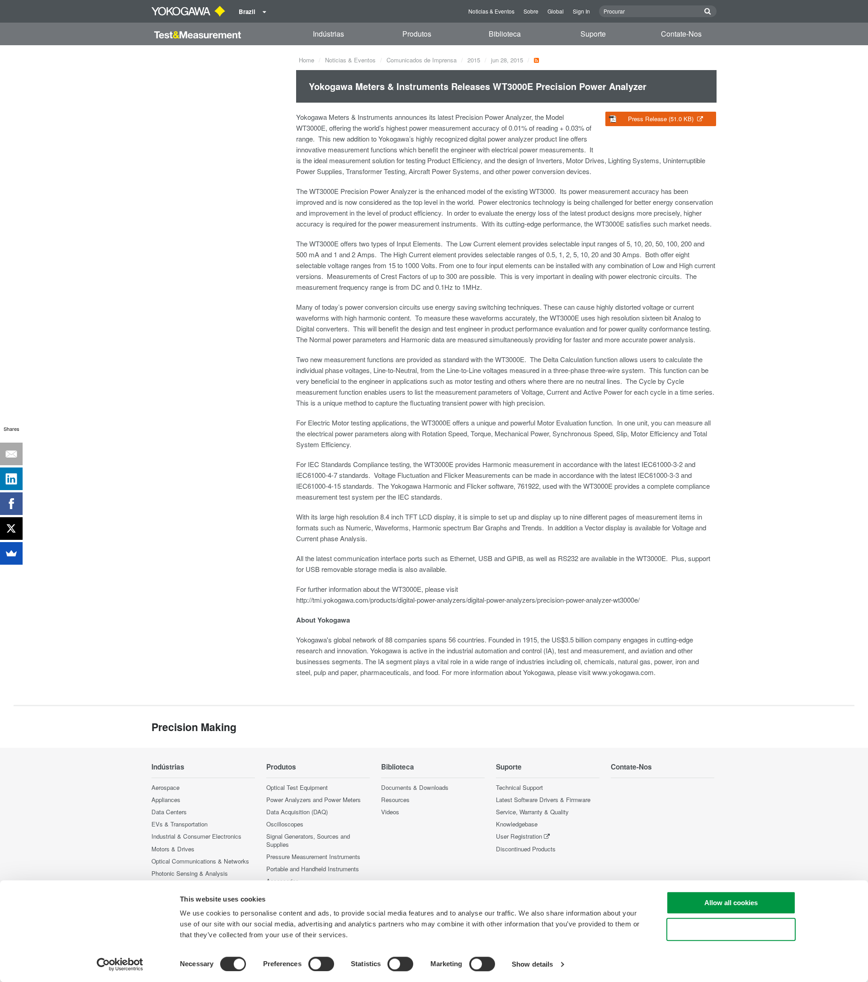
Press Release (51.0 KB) (661, 118)
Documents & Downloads (414, 787)
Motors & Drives (172, 849)
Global (555, 11)
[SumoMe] (11, 553)
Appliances (165, 799)
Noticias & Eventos (491, 11)
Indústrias (328, 33)
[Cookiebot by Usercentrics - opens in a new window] (120, 964)
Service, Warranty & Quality (532, 811)
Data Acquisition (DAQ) (297, 811)
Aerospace (165, 787)
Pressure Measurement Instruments (313, 856)
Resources (395, 799)
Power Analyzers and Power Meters (313, 799)
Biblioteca (505, 33)
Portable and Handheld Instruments (312, 868)
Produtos (416, 33)
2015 (473, 60)
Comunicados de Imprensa (422, 60)
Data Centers (169, 811)
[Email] (11, 454)
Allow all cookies (731, 902)
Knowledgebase (517, 824)
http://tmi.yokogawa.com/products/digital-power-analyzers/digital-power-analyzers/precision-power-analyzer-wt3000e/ (468, 599)
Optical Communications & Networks (200, 861)
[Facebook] (11, 503)
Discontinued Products (526, 849)
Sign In (581, 11)
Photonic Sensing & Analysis (189, 873)
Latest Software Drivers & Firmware (543, 799)
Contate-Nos (681, 33)
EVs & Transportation (179, 824)
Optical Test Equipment (297, 787)
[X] (11, 528)
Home (306, 60)
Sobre (531, 11)
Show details (532, 964)
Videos (390, 811)
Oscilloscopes (284, 824)
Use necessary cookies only (731, 929)
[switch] (321, 964)
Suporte (593, 33)
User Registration (519, 836)
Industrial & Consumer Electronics (196, 836)
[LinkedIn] (11, 478)
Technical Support (519, 787)
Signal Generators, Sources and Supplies (308, 840)
